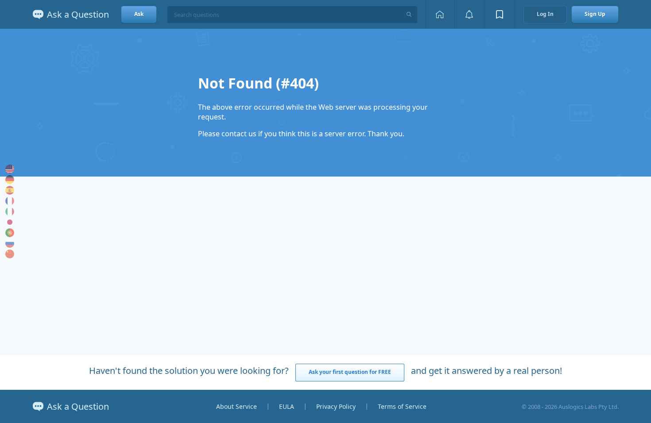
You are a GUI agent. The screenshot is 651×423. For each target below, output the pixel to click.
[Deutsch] (9, 179)
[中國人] (9, 254)
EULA (286, 406)
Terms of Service (402, 406)
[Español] (9, 190)
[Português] (9, 232)
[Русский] (9, 243)
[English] (9, 169)
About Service (236, 406)
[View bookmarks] (499, 14)
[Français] (9, 200)
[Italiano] (9, 211)
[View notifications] (469, 14)
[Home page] (439, 14)
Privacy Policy (336, 406)
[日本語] (9, 222)
